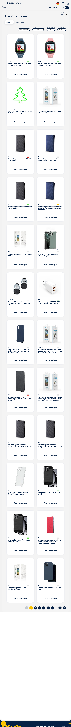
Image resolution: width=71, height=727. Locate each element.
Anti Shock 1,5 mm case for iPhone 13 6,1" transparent (48, 255)
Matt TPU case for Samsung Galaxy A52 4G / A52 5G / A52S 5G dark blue (19, 351)
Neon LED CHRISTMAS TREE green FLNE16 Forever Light (20, 112)
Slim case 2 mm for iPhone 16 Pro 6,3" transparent (19, 493)
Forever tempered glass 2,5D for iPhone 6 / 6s (50, 112)
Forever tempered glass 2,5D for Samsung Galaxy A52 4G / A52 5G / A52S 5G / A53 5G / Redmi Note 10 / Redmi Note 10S (50, 398)
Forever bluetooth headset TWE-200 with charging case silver (19, 303)
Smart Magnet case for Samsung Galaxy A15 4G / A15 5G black (50, 446)
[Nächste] (66, 15)
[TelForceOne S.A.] (14, 3)
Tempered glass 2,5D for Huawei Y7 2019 (17, 588)
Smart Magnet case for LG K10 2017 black (19, 159)
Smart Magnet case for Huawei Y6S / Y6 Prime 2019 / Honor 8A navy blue (50, 208)
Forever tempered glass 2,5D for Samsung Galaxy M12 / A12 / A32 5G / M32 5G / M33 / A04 (50, 351)
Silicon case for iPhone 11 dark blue (49, 588)
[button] (24, 30)
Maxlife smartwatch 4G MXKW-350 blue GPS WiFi (19, 64)
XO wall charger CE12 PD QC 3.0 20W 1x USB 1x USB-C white (50, 302)
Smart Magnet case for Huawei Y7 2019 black (20, 207)
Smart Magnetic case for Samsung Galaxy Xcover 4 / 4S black (19, 398)
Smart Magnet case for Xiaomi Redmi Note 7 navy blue (49, 159)
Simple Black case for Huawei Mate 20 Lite (19, 541)
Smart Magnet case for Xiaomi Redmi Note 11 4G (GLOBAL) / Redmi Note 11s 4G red (49, 541)
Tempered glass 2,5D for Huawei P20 (20, 255)
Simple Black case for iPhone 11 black (49, 493)
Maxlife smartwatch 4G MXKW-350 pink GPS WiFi (49, 64)
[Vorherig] (26, 607)
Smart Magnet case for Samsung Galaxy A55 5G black (19, 445)
